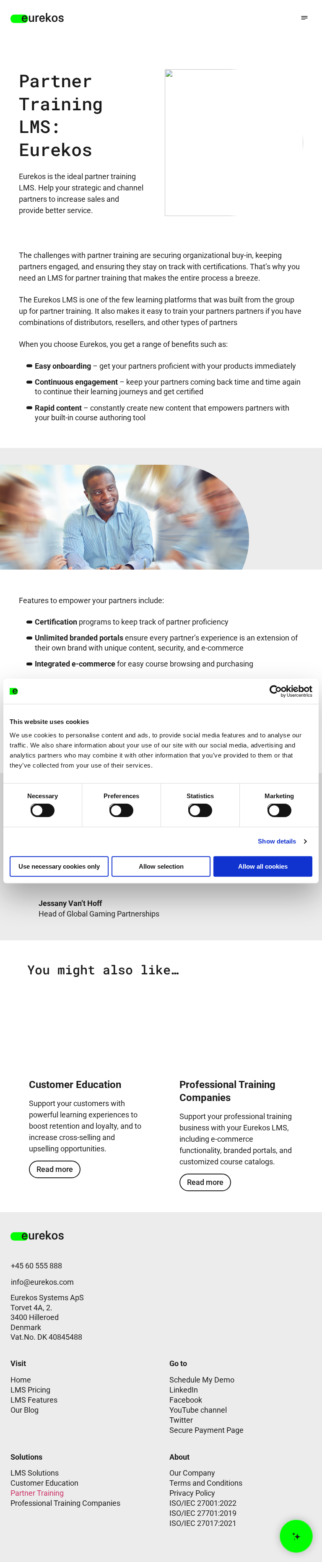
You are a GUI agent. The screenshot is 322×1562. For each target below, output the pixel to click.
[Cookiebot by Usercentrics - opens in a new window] (275, 691)
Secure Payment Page (206, 1430)
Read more (54, 1169)
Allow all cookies (263, 866)
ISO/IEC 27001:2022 (202, 1503)
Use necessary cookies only (59, 866)
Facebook (185, 1399)
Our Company (192, 1472)
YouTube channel (198, 1410)
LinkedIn (183, 1389)
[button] (304, 17)
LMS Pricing (30, 1389)
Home (20, 1379)
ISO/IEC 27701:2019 (202, 1513)
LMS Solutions (34, 1472)
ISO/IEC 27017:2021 (202, 1523)
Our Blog (24, 1410)
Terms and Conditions (205, 1483)
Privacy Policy (192, 1493)
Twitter (181, 1420)
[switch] (115, 808)
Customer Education (44, 1483)
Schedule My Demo (201, 1379)
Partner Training (37, 1493)
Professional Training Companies (65, 1503)
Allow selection (161, 866)
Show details (277, 841)
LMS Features (33, 1399)
